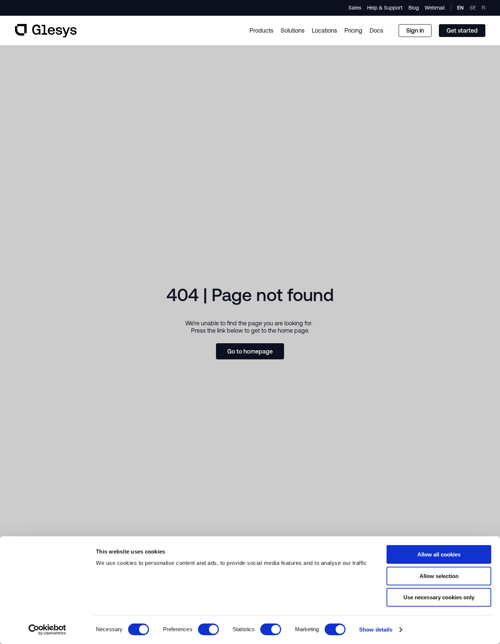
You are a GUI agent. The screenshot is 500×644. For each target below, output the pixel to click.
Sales (354, 8)
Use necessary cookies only (438, 597)
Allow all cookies (438, 554)
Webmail (435, 8)
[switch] (208, 629)
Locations (324, 30)
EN (460, 8)
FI (483, 8)
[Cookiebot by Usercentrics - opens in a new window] (47, 629)
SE (473, 8)
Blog (413, 8)
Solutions (293, 30)
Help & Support (385, 8)
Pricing (353, 30)
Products (261, 30)
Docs (376, 30)
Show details (375, 629)
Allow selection (439, 576)
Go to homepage (250, 351)
